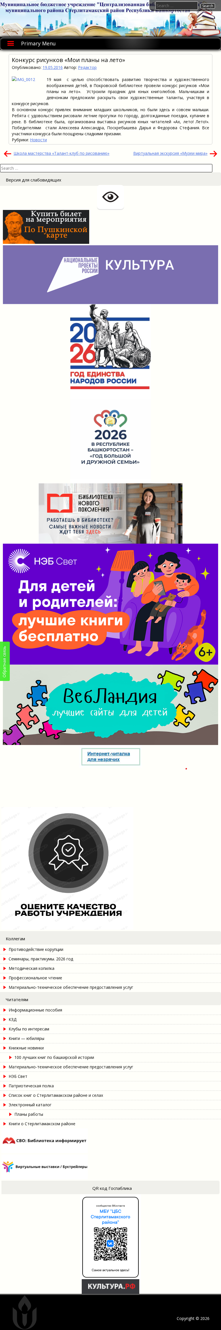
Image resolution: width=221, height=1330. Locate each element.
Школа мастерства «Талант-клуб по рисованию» (61, 153)
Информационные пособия (35, 1010)
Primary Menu (38, 43)
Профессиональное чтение (35, 977)
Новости (38, 139)
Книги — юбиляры (26, 1038)
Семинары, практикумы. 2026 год (41, 959)
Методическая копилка (31, 968)
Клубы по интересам (29, 1029)
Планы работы (28, 1114)
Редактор (87, 67)
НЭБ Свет (18, 1076)
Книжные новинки (26, 1048)
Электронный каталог (30, 1104)
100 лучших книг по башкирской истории (54, 1057)
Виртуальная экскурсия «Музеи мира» (170, 153)
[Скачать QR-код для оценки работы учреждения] (94, 928)
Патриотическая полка (31, 1085)
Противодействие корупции (36, 949)
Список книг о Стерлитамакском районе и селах (56, 1095)
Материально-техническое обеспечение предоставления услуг (71, 987)
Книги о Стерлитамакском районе (42, 1123)
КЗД (12, 1019)
